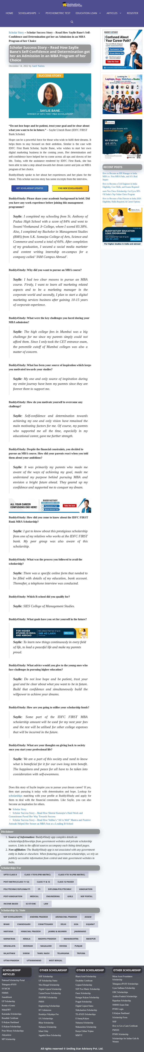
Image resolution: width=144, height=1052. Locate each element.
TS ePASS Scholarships (86, 1014)
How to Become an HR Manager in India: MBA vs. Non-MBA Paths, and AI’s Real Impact (120, 176)
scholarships (15, 795)
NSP (114, 1021)
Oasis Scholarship (83, 993)
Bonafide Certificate (10, 1018)
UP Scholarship (8, 1001)
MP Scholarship (8, 1039)
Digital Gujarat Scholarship (50, 989)
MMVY (79, 1035)
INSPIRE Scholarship (48, 997)
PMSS (41, 1001)
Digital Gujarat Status (84, 1006)
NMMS (5, 993)
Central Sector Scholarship (50, 993)
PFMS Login (117, 1009)
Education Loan (86, 13)
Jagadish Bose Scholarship (50, 1035)
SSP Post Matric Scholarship (88, 989)
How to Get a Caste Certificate (125, 1025)
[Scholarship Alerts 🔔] (72, 4)
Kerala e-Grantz (8, 1005)
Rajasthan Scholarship (121, 1000)
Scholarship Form (119, 1017)
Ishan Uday (43, 1031)
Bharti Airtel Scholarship (86, 976)
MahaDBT (6, 1010)
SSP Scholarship (46, 976)
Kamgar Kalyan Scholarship (87, 997)
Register (132, 13)
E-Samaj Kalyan (82, 1018)
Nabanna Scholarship (47, 1027)
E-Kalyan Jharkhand (10, 1022)
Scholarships (27, 13)
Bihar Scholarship (46, 1022)
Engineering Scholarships (49, 1006)
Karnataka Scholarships (11, 1014)
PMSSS (115, 1030)
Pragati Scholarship (84, 1001)
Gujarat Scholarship (84, 984)
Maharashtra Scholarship (86, 1027)
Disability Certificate (84, 980)
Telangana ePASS (9, 984)
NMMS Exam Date (120, 1004)
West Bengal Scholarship (49, 984)
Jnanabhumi (7, 997)
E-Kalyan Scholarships (11, 1026)
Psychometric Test (58, 13)
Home (9, 13)
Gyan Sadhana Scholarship (123, 988)
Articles (112, 13)
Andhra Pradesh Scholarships (124, 996)
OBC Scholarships (120, 992)
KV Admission (45, 1010)
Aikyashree (6, 1035)
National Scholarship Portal (13, 980)
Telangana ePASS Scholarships (125, 983)
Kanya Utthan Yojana (84, 1031)
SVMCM (6, 989)
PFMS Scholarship (120, 1034)
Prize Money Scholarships (13, 1031)
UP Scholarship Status (48, 980)
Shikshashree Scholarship (86, 1010)
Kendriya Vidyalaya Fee (49, 1014)
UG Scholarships (46, 1018)
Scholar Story (16, 32)
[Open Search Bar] (72, 22)
